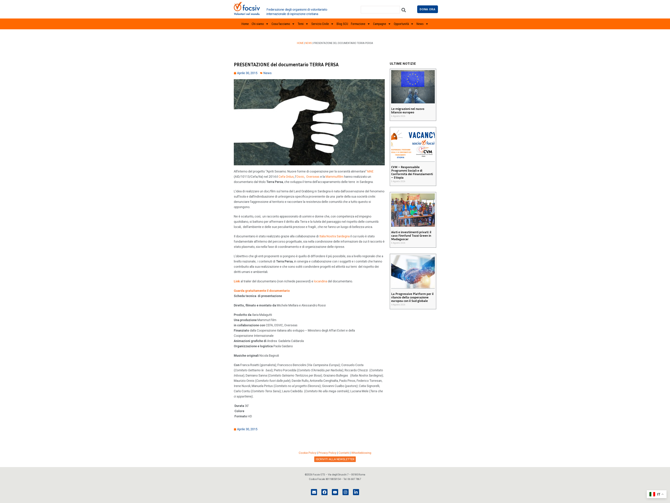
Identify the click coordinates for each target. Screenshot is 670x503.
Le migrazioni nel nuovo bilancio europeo (407, 110)
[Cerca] (403, 11)
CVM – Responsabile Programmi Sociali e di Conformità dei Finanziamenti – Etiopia (412, 172)
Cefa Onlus (286, 176)
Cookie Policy (307, 453)
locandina (321, 281)
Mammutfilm (334, 176)
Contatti (343, 453)
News (308, 43)
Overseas (312, 176)
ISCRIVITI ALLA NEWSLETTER (335, 459)
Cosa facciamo (280, 24)
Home (245, 24)
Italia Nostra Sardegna (334, 236)
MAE (370, 171)
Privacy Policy (327, 453)
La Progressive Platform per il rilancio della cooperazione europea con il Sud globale (412, 297)
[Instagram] (346, 492)
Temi (301, 24)
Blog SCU (342, 24)
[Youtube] (335, 492)
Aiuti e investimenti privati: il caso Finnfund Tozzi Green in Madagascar (411, 235)
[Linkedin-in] (356, 492)
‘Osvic (300, 176)
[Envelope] (314, 492)
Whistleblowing (361, 453)
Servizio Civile (320, 24)
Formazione (358, 24)
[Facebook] (324, 492)
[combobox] (380, 9)
